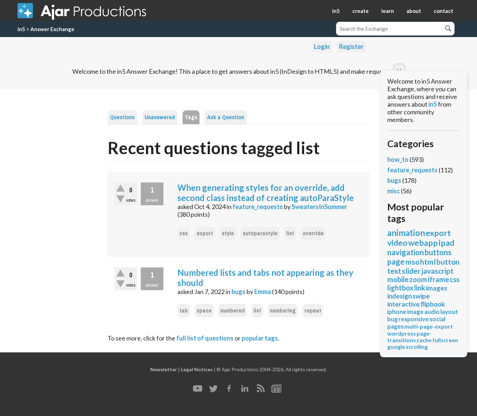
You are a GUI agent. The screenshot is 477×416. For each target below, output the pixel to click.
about (413, 11)
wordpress (401, 333)
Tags (191, 117)
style (228, 233)
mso (412, 261)
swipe (421, 296)
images (436, 288)
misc (393, 191)
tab (183, 310)
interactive (403, 304)
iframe (438, 279)
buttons (438, 252)
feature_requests (258, 206)
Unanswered (160, 117)
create (360, 11)
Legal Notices (197, 369)
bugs (238, 291)
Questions (122, 117)
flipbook (432, 304)
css (183, 233)
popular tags (260, 338)
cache (424, 340)
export (205, 233)
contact (443, 11)
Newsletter (163, 369)
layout (449, 311)
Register (351, 46)
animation (406, 233)
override (313, 233)
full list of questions (205, 338)
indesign (399, 296)
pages (395, 326)
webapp (423, 243)
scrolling (417, 346)
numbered (232, 310)
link (419, 288)
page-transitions (409, 336)
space (204, 310)
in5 (336, 11)
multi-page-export (428, 326)
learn (387, 11)
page (396, 261)
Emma (262, 291)
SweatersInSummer (319, 206)
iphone (396, 311)
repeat (312, 310)
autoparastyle (260, 233)
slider (411, 270)
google (396, 346)
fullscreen (445, 340)
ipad (446, 243)
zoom (418, 279)
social (437, 319)
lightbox (400, 288)
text (394, 270)
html (428, 261)
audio (432, 311)
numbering (283, 310)
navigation (405, 252)
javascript (437, 270)
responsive (413, 319)
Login (322, 46)
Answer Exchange (52, 29)
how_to (398, 159)
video (397, 243)
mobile (398, 279)
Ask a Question (225, 117)
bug (392, 319)
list (290, 233)
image (415, 311)
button (448, 261)
